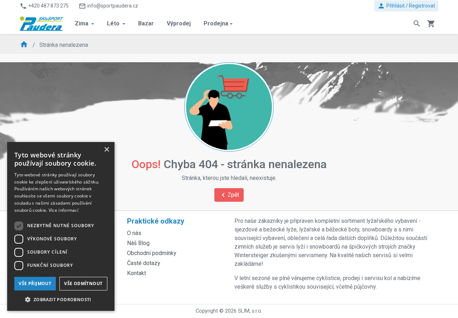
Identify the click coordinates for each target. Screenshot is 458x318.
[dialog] (60, 226)
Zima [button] (82, 23)
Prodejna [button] (216, 23)
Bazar (146, 23)
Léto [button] (114, 23)
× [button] (106, 149)
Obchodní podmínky (151, 253)
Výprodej (179, 23)
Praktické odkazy (155, 221)
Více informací (63, 210)
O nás (134, 233)
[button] (60, 299)
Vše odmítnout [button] (83, 283)
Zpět (229, 195)
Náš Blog (138, 243)
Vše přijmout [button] (35, 283)
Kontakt (136, 273)
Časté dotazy (143, 263)
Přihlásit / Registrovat (406, 6)
